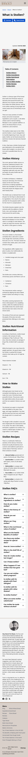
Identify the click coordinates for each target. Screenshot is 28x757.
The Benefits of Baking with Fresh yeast (13, 733)
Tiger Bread (5, 720)
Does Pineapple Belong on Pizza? (11, 740)
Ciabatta (4, 718)
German (8, 20)
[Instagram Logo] (3, 699)
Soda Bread (12, 711)
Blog (3, 708)
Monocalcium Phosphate (9, 725)
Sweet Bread (20, 20)
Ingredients (5, 711)
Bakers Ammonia (7, 728)
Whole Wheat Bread (15, 708)
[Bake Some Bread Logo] (7, 3)
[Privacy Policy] (3, 748)
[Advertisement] (14, 33)
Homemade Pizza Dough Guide (11, 735)
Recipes (4, 713)
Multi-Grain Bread (7, 723)
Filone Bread (12, 713)
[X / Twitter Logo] (9, 699)
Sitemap (23, 748)
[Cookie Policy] (5, 748)
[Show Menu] (25, 3)
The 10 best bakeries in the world (12, 737)
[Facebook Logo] (6, 699)
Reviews (4, 716)
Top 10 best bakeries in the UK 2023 (12, 730)
